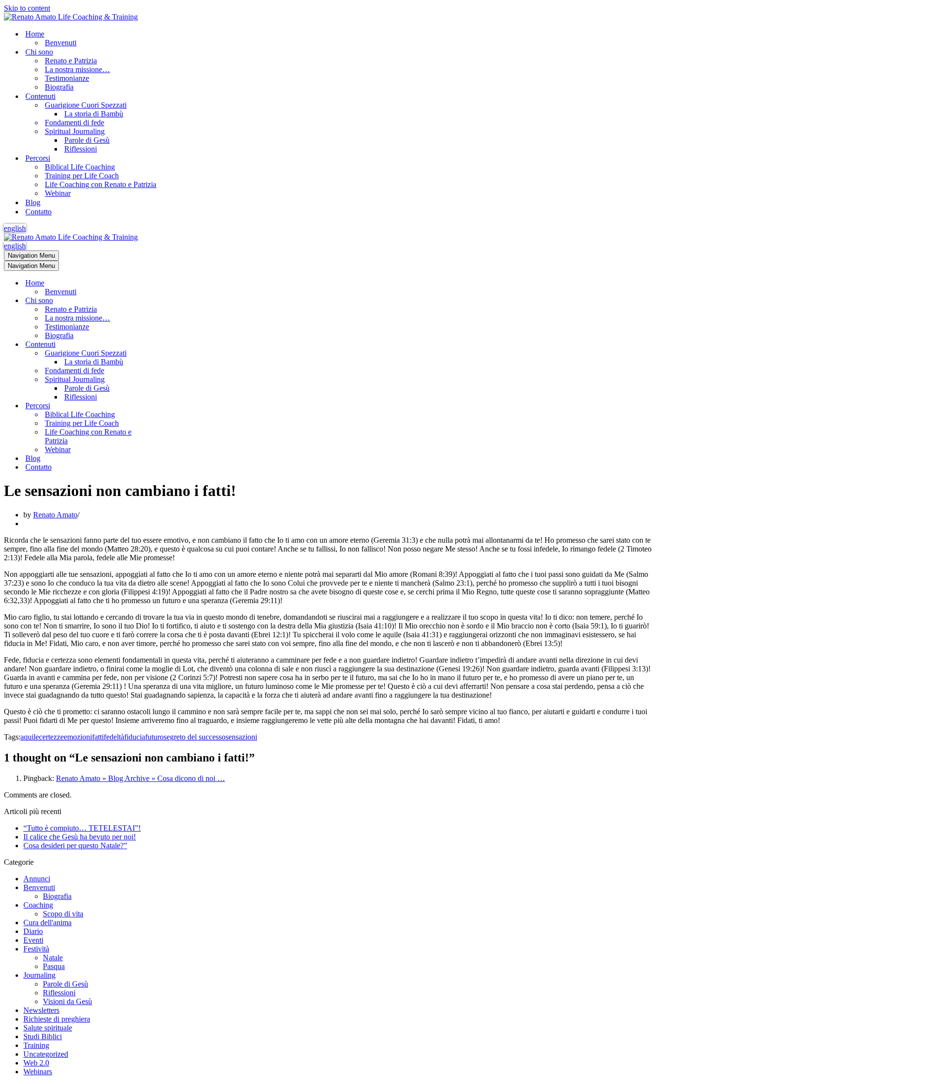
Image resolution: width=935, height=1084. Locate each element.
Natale (53, 957)
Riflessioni (80, 149)
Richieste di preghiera (56, 1019)
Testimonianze (67, 78)
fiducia (134, 737)
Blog (32, 202)
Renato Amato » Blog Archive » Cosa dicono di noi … (140, 778)
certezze (51, 737)
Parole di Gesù (87, 140)
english (15, 228)
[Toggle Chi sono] (174, 301)
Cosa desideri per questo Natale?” (75, 845)
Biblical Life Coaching (80, 167)
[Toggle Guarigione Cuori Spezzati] (174, 353)
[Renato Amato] (71, 17)
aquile (29, 737)
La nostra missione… (77, 69)
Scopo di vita (63, 914)
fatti (98, 737)
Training (36, 1045)
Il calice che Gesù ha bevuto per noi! (79, 837)
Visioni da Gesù (67, 1001)
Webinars (37, 1071)
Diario (33, 931)
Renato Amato (55, 515)
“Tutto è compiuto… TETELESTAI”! (82, 828)
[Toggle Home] (174, 283)
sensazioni (241, 737)
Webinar (58, 193)
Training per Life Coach (82, 175)
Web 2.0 (36, 1063)
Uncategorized (45, 1054)
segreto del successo (194, 737)
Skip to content (27, 8)
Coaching (38, 905)
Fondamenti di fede (74, 122)
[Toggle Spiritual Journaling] (174, 380)
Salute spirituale (47, 1028)
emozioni (78, 737)
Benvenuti (60, 42)
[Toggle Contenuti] (174, 345)
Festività (36, 949)
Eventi (33, 940)
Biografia (59, 87)
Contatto (38, 212)
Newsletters (41, 1010)
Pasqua (54, 966)
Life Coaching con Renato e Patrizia (100, 184)
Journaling (39, 975)
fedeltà (114, 737)
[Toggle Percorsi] (174, 406)
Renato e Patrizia (71, 61)
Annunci (36, 879)
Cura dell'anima (47, 922)
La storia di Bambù (93, 114)
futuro (154, 737)
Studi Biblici (42, 1036)
